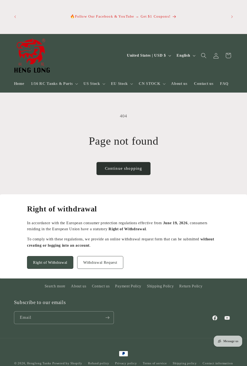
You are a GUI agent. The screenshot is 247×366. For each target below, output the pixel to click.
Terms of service (155, 363)
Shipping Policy (160, 286)
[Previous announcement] (15, 17)
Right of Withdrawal (50, 262)
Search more (55, 286)
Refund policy (98, 363)
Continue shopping (123, 168)
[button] (53, 83)
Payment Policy (128, 286)
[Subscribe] (107, 317)
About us (78, 286)
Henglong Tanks (39, 363)
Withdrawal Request (100, 262)
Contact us (101, 286)
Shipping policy (185, 363)
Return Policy (190, 286)
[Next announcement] (232, 17)
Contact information (218, 363)
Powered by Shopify (67, 363)
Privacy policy (126, 363)
